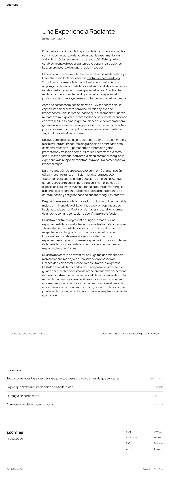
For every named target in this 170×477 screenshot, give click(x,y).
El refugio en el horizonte (23, 395)
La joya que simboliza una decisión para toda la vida (40, 387)
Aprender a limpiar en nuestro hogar (30, 404)
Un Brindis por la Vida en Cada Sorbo (29, 333)
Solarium (61, 39)
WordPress (158, 469)
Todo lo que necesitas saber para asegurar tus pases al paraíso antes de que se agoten (63, 378)
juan (53, 39)
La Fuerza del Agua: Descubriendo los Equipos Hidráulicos (130, 333)
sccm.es (12, 5)
